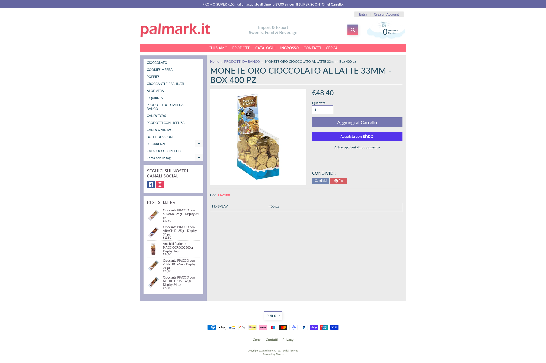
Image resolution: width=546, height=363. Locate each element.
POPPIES (153, 76)
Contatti (272, 339)
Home (214, 61)
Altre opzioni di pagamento (357, 147)
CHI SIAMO (218, 48)
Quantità (318, 103)
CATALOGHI (265, 48)
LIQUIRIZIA (155, 98)
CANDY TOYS (156, 116)
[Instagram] (160, 184)
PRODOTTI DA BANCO (242, 61)
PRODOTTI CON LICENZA (165, 123)
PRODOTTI (241, 48)
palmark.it (269, 350)
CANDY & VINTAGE (160, 130)
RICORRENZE (175, 144)
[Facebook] (151, 184)
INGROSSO (289, 48)
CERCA (332, 48)
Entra (363, 14)
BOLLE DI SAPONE (160, 137)
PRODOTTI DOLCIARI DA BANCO (165, 106)
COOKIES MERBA (160, 69)
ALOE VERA (155, 91)
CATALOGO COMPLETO (164, 151)
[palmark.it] (175, 30)
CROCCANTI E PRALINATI (165, 84)
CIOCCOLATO (157, 62)
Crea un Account (386, 14)
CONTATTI (312, 48)
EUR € (271, 316)
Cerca (257, 339)
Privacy (287, 339)
